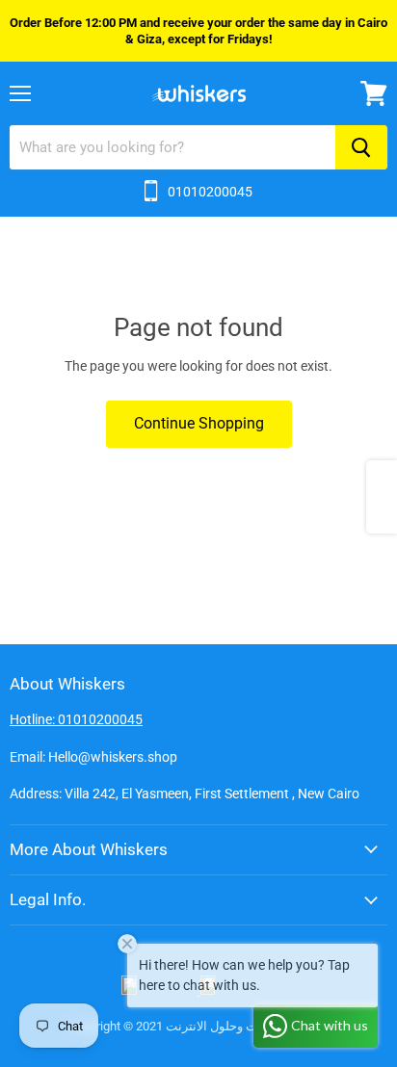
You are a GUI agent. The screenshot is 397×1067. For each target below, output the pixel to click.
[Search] (361, 147)
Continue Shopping (199, 423)
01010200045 (210, 191)
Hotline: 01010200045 (76, 719)
